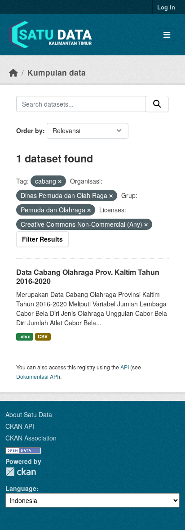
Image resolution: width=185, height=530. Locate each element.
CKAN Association (31, 437)
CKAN (20, 471)
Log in (166, 7)
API (124, 367)
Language (20, 488)
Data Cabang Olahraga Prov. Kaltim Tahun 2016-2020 (87, 277)
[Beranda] (13, 72)
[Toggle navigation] (167, 34)
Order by (29, 130)
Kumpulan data (56, 72)
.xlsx (24, 336)
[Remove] (60, 181)
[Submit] (157, 104)
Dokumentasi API (37, 376)
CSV (43, 336)
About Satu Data (28, 414)
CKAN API (19, 426)
